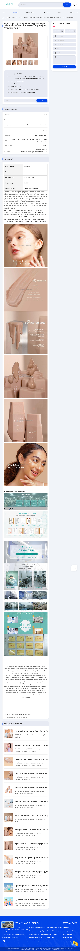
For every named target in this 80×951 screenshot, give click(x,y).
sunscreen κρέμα (17, 17)
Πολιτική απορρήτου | (12, 948)
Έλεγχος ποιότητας (67, 934)
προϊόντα (15, 12)
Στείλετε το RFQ (74, 12)
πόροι (59, 12)
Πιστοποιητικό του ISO (68, 931)
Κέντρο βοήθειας (66, 941)
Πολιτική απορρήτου (67, 937)
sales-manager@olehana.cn (14, 934)
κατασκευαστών (30, 12)
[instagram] (3, 941)
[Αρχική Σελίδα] (9, 5)
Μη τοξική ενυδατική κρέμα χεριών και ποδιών (20, 714)
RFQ (42, 100)
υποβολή (64, 66)
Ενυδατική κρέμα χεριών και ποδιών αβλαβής (16, 717)
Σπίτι (3, 12)
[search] (67, 4)
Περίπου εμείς (46, 12)
